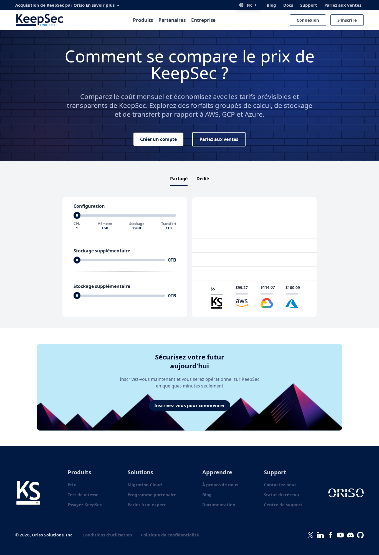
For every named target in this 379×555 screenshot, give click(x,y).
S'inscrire (347, 20)
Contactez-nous (280, 484)
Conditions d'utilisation (107, 535)
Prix (72, 484)
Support (308, 5)
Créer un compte (158, 139)
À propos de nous (220, 484)
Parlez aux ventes (342, 5)
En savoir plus (101, 5)
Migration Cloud (145, 484)
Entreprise (203, 20)
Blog (271, 5)
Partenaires (172, 20)
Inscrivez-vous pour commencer (189, 405)
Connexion (308, 20)
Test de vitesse (83, 494)
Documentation (218, 504)
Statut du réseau (281, 494)
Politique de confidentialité (170, 535)
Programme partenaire (152, 494)
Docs (288, 5)
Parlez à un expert (147, 504)
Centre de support (283, 504)
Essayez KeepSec (85, 504)
